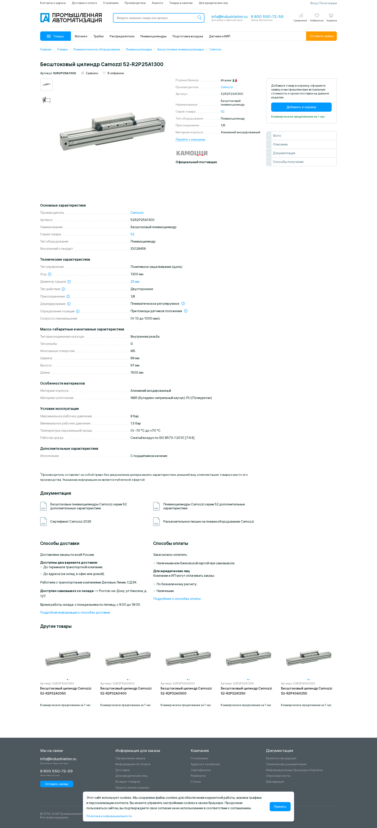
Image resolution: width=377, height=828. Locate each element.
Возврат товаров (127, 782)
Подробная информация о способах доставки (75, 612)
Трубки (98, 36)
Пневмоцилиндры (153, 36)
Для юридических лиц (213, 3)
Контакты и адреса (53, 3)
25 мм (134, 281)
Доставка (122, 770)
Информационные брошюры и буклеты (294, 770)
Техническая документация (286, 764)
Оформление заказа (130, 758)
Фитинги (81, 36)
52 (223, 111)
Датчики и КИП (219, 36)
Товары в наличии (181, 3)
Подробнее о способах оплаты (177, 599)
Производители (135, 3)
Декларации (275, 782)
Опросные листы (278, 776)
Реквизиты (198, 776)
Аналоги (157, 3)
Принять (280, 806)
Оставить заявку (322, 36)
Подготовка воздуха (188, 36)
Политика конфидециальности (109, 816)
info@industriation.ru (229, 16)
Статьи (196, 782)
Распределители (122, 36)
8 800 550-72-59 (267, 16)
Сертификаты (201, 770)
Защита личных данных (132, 787)
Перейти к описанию (190, 139)
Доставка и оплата (84, 3)
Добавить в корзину (301, 107)
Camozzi (227, 87)
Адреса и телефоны (205, 764)
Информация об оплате (132, 764)
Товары (58, 36)
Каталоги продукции (281, 758)
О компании (110, 3)
